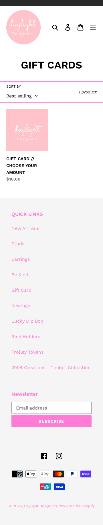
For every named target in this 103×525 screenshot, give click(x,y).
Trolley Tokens (27, 352)
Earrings (20, 259)
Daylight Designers (40, 506)
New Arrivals (25, 228)
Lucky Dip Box (27, 321)
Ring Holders (25, 336)
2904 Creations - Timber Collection (51, 367)
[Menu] (93, 27)
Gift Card (21, 290)
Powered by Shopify (77, 506)
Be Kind (19, 274)
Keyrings (20, 305)
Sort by (13, 87)
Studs (17, 243)
